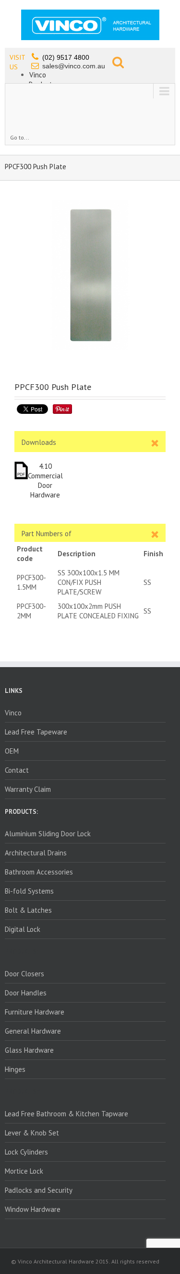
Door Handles (26, 992)
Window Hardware (32, 1209)
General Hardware (33, 1031)
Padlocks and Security (38, 1190)
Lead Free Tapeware (36, 731)
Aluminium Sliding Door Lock (48, 833)
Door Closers (24, 973)
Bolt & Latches (28, 910)
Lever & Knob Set (32, 1132)
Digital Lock (22, 929)
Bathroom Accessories (39, 871)
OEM (12, 751)
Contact (17, 770)
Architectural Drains (36, 852)
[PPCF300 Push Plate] (90, 275)
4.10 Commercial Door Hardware (45, 480)
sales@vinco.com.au (73, 66)
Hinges (15, 1069)
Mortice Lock (24, 1171)
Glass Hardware (29, 1050)
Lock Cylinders (26, 1151)
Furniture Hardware (34, 1011)
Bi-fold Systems (29, 891)
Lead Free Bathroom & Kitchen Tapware (66, 1113)
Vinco (37, 74)
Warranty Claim (28, 789)
